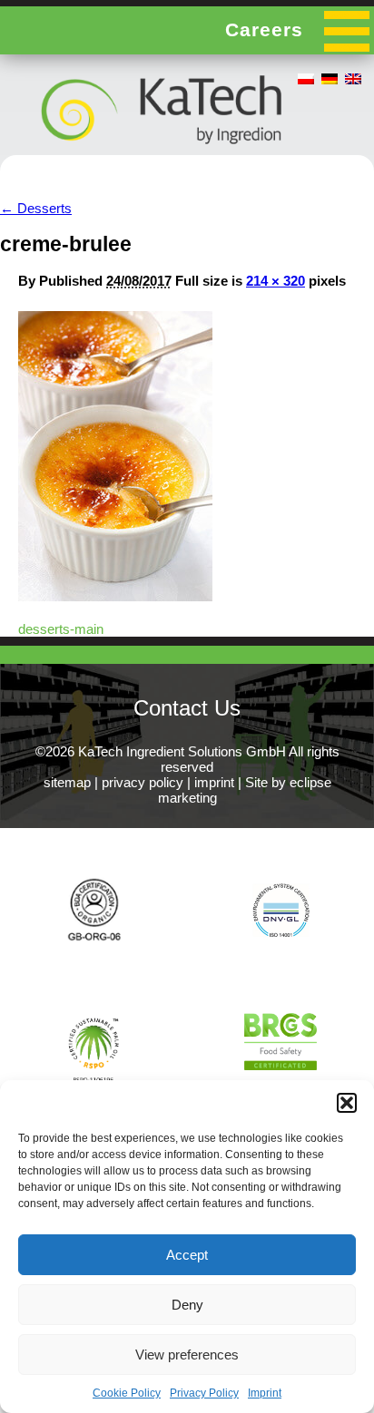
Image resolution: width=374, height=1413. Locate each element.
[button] (347, 1103)
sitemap (67, 782)
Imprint (264, 1393)
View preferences (187, 1354)
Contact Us (187, 708)
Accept (187, 1254)
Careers (264, 29)
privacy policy (142, 782)
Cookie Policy (127, 1393)
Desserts (36, 208)
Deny (187, 1304)
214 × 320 (275, 280)
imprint (214, 782)
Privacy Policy (204, 1393)
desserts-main (60, 629)
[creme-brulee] (115, 596)
